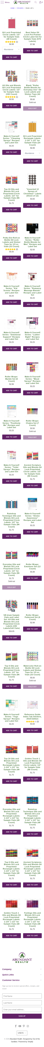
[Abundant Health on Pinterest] (24, 1026)
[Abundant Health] (22, 2)
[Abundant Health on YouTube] (20, 1026)
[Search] (36, 2)
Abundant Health (16, 1039)
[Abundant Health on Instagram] (28, 1026)
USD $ (20, 1033)
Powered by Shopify (25, 1042)
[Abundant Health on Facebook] (16, 1026)
